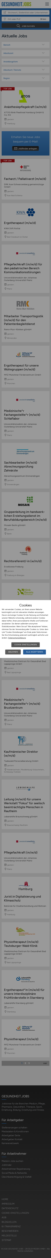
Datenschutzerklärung (17, 638)
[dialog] (25, 629)
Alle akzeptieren (34, 652)
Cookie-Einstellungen (25, 645)
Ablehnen (13, 652)
